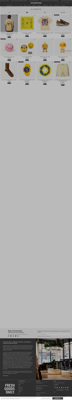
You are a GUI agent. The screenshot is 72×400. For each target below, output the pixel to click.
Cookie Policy (18, 398)
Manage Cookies (46, 398)
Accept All (58, 398)
